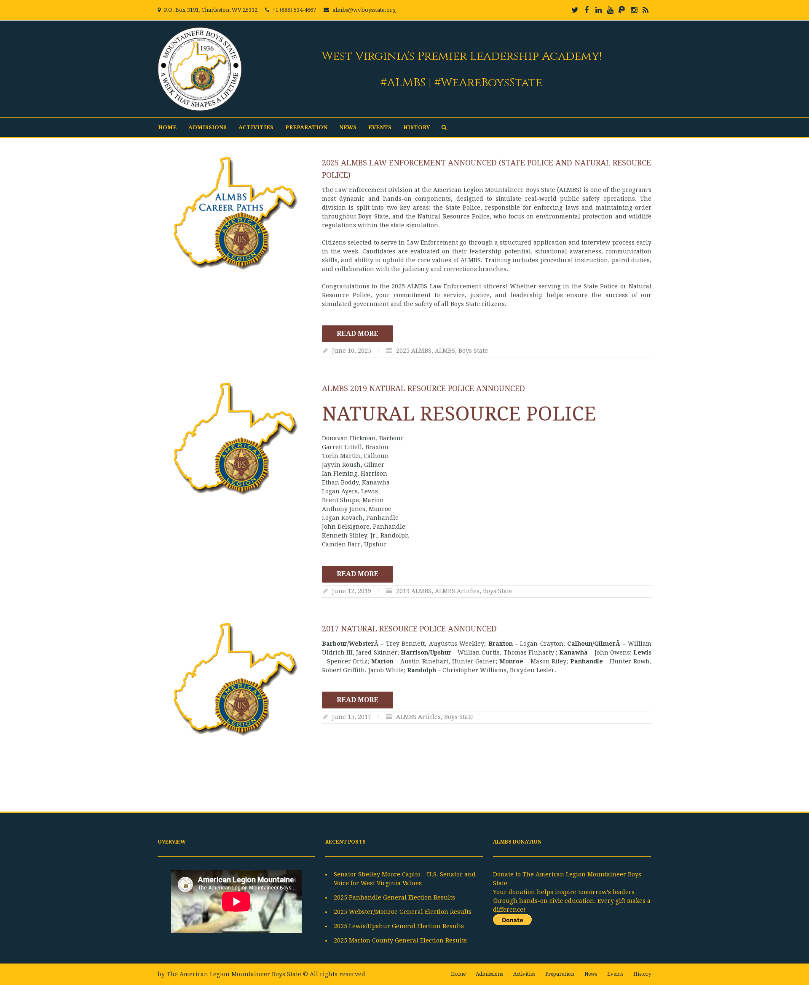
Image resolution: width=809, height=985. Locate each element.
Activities (255, 127)
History (416, 127)
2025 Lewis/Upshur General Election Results (399, 926)
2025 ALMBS (413, 350)
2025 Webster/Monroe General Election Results (402, 911)
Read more (357, 334)
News (347, 127)
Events (379, 127)
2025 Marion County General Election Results (400, 940)
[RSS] (645, 10)
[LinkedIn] (598, 10)
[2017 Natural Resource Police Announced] (235, 679)
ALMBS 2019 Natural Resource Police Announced (423, 388)
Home (167, 127)
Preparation (306, 127)
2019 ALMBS (413, 591)
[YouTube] (610, 10)
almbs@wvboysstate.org (364, 10)
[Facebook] (586, 10)
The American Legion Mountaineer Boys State (233, 974)
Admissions (207, 127)
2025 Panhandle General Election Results (394, 897)
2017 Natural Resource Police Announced (409, 628)
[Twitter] (575, 10)
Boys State (473, 350)
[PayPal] (622, 10)
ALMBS (445, 350)
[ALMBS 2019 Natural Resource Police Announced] (235, 439)
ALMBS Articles (457, 591)
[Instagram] (634, 10)
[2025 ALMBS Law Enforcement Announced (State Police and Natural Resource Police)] (235, 213)
